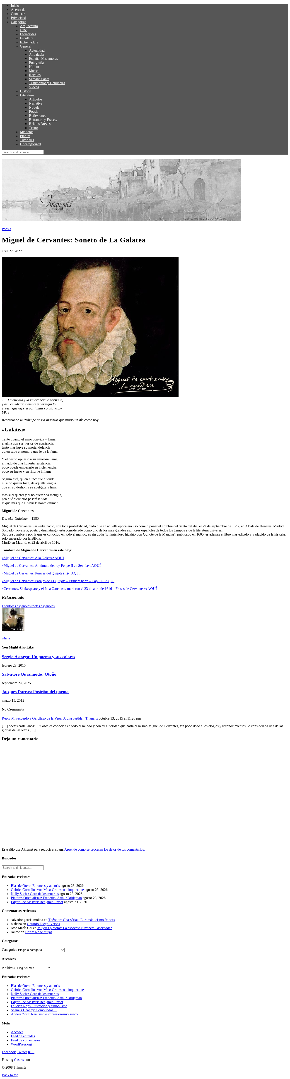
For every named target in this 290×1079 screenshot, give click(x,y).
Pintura (25, 136)
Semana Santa (39, 79)
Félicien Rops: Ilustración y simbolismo (39, 1006)
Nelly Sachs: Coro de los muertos (35, 894)
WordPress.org (21, 1044)
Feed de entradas (23, 1036)
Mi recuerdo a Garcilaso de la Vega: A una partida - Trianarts (54, 718)
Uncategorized (30, 144)
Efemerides (28, 34)
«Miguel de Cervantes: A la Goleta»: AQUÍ (33, 558)
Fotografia (36, 63)
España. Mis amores (43, 58)
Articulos (35, 99)
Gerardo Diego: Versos (43, 924)
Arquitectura (29, 26)
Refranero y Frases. (43, 120)
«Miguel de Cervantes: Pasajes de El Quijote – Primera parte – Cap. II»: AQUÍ (58, 581)
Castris (19, 1060)
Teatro (33, 128)
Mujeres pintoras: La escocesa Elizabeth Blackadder (74, 928)
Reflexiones (37, 115)
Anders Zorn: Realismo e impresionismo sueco (44, 1014)
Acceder (17, 1032)
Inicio (15, 5)
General (25, 46)
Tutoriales (27, 140)
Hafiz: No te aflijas (38, 932)
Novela (34, 107)
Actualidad (37, 50)
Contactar (18, 14)
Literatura (27, 95)
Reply (6, 718)
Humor (34, 67)
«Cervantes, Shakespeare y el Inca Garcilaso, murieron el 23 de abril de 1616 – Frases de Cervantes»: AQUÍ (79, 589)
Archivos (8, 968)
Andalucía (36, 54)
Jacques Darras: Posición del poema (35, 691)
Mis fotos (26, 132)
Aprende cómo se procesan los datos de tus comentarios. (104, 849)
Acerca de (18, 10)
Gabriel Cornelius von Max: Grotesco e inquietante (47, 890)
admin (6, 638)
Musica (34, 71)
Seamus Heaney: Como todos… (34, 1010)
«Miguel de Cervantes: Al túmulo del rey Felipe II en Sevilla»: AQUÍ (51, 565)
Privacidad (18, 18)
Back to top (10, 1075)
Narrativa (35, 103)
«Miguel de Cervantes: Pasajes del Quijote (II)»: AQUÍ (41, 573)
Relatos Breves (40, 124)
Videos (34, 87)
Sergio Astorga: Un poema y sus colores (38, 656)
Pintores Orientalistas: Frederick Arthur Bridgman (46, 898)
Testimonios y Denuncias (47, 83)
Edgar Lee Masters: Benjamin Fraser (37, 902)
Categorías (18, 22)
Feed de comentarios (25, 1040)
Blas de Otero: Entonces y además (35, 886)
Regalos (35, 75)
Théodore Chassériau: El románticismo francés (81, 920)
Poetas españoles (43, 606)
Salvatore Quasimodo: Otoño (29, 674)
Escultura (26, 38)
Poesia (33, 111)
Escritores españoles (16, 606)
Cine (23, 30)
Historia (25, 91)
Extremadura (29, 42)
